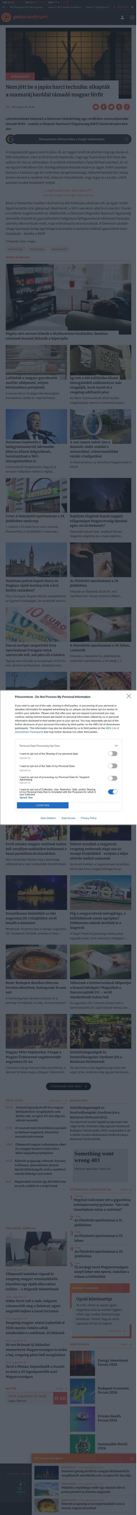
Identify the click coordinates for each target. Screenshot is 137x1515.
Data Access (68, 818)
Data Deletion (48, 818)
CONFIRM (42, 805)
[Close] (130, 697)
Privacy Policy (89, 818)
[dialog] (68, 757)
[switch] (112, 753)
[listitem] (68, 746)
